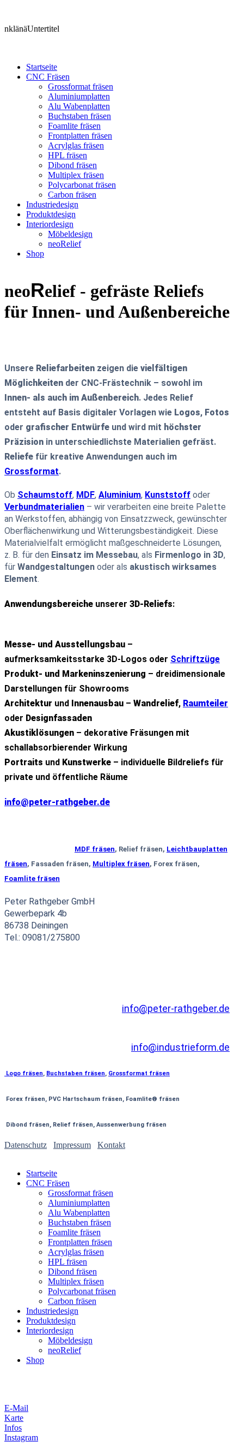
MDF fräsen (95, 849)
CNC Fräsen (48, 76)
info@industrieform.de (180, 1047)
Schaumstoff (44, 495)
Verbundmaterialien (44, 507)
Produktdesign (51, 214)
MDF (85, 495)
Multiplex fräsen (76, 175)
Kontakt (111, 1145)
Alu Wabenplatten (79, 106)
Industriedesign (52, 204)
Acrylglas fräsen (76, 145)
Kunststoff (167, 495)
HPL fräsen (67, 155)
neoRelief (64, 243)
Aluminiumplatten (79, 96)
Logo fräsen (23, 1073)
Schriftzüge (195, 659)
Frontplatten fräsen (80, 135)
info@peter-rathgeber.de (176, 1008)
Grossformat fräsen (80, 86)
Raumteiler (205, 703)
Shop (35, 253)
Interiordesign (49, 224)
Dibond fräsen (72, 165)
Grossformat (31, 471)
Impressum (72, 1145)
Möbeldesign (70, 234)
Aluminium (119, 495)
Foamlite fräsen (74, 125)
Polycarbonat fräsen (82, 184)
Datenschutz (25, 1145)
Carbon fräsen (72, 194)
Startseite (41, 67)
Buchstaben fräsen (79, 116)
